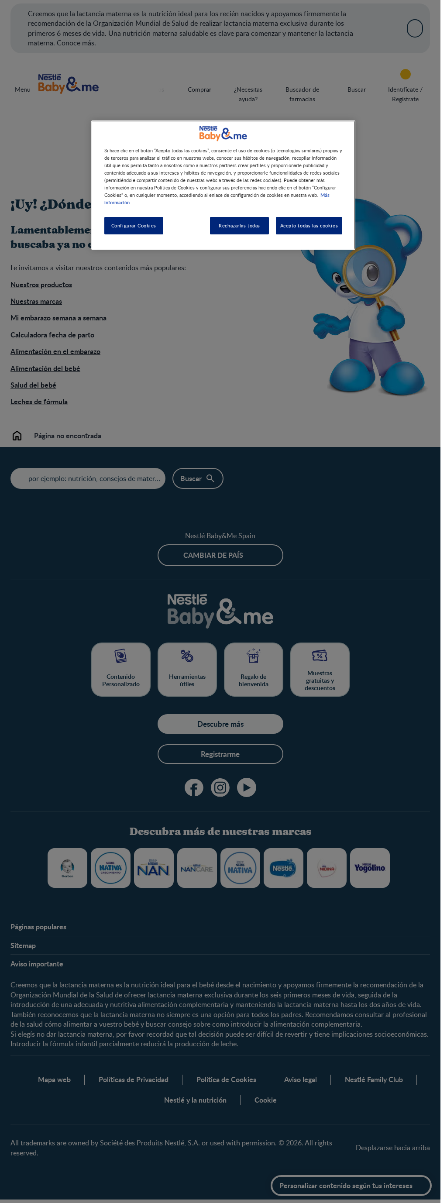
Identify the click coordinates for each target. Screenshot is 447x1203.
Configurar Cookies (133, 225)
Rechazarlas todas (239, 225)
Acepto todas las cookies (309, 225)
